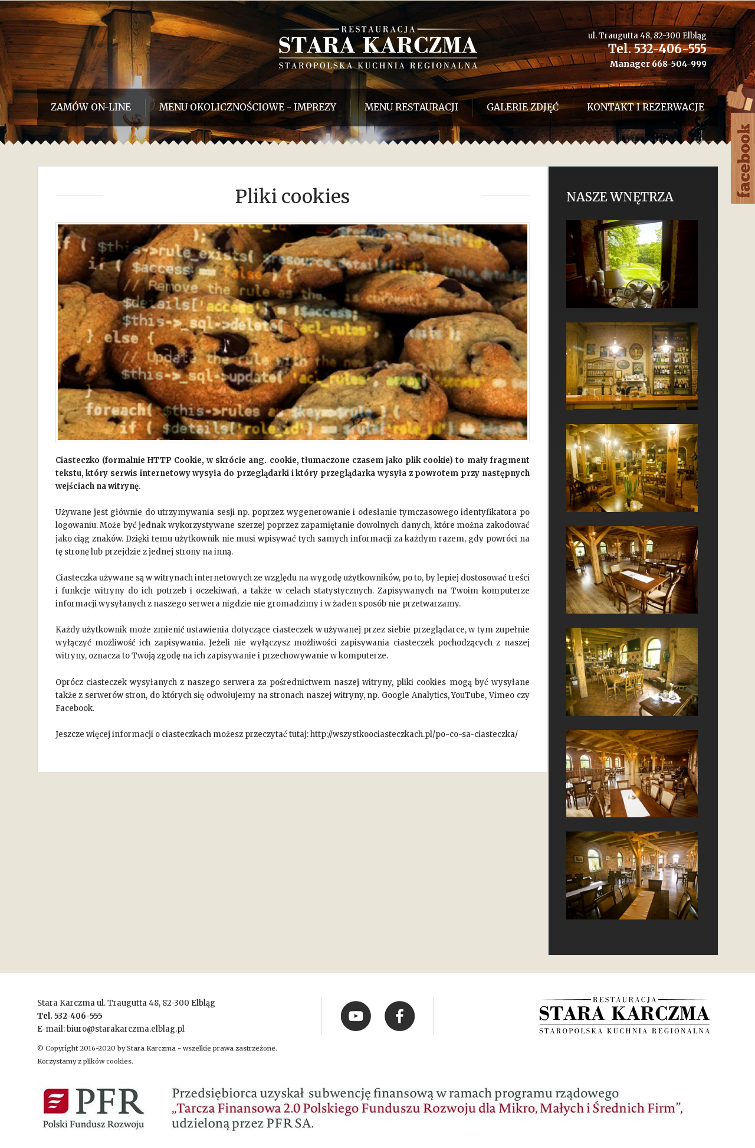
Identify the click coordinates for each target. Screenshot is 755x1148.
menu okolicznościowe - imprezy (247, 107)
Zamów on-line (91, 107)
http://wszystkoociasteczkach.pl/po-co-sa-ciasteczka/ (414, 734)
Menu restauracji (411, 107)
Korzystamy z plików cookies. (85, 1061)
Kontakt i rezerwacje (645, 107)
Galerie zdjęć (523, 107)
